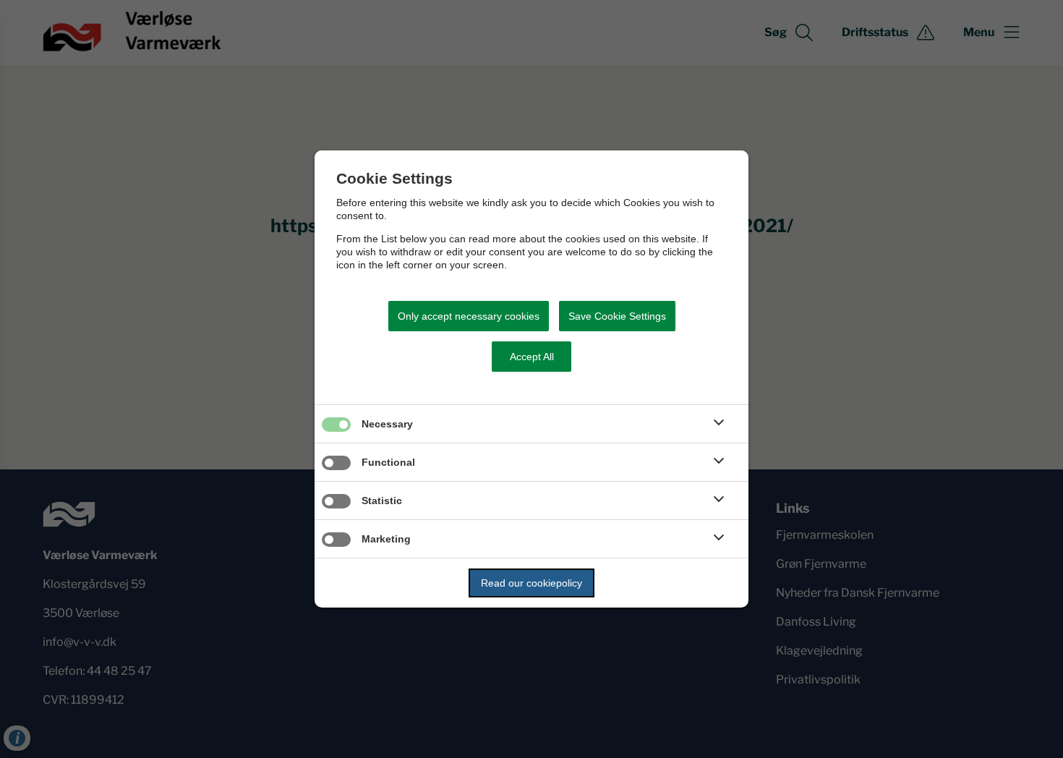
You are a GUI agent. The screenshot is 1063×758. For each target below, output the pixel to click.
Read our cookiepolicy (531, 583)
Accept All (532, 356)
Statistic (382, 500)
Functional (388, 462)
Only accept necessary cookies (468, 316)
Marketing (386, 539)
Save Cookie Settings (617, 316)
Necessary (387, 424)
